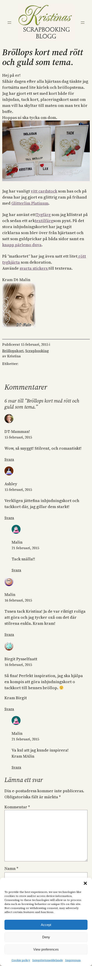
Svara (9, 459)
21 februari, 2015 (25, 547)
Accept (46, 925)
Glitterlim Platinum (29, 203)
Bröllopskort (12, 350)
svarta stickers (34, 268)
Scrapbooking (37, 350)
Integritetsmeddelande (47, 960)
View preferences (46, 949)
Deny (46, 937)
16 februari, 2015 (18, 600)
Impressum (73, 960)
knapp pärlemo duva (22, 245)
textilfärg (44, 220)
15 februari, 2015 (18, 437)
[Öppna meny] (9, 22)
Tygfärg (43, 214)
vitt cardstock (44, 191)
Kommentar (17, 807)
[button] (85, 883)
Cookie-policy (21, 960)
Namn (11, 868)
